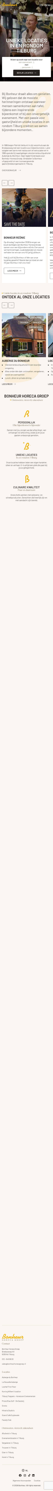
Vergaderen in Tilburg (10, 1443)
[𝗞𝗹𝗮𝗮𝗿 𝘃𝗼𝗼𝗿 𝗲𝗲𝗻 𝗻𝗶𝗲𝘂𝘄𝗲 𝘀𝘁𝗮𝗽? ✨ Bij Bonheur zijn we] (26, 868)
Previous (5, 183)
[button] (25, 1470)
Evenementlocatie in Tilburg (13, 1438)
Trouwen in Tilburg (9, 1447)
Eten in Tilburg (7, 1452)
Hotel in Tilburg (8, 1457)
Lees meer (7, 384)
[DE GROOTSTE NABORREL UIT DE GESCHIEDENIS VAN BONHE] (26, 802)
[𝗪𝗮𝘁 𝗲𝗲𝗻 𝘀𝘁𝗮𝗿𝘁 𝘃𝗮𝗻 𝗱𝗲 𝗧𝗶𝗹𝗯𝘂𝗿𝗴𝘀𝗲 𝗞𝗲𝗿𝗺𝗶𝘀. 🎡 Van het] (26, 935)
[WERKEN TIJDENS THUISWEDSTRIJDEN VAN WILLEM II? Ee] (26, 736)
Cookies (37, 1480)
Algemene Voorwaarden (22, 1480)
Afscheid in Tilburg (9, 1433)
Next (11, 183)
